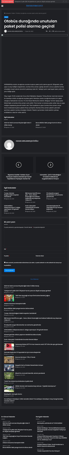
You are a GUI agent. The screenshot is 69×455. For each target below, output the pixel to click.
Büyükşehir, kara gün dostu (13, 394)
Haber (13, 13)
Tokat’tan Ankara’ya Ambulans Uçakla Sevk (18, 381)
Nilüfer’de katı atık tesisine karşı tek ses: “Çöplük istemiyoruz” (35, 386)
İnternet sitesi (40, 256)
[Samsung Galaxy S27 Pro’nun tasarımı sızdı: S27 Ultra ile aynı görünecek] (9, 346)
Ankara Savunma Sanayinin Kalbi (15, 303)
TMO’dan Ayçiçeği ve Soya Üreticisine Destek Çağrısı (32, 295)
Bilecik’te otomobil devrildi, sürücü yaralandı (30, 373)
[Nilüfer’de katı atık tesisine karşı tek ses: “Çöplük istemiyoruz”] (9, 388)
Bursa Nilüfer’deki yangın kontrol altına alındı (19, 308)
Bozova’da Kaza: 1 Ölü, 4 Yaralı (25, 357)
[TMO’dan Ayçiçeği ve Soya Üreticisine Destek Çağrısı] (9, 298)
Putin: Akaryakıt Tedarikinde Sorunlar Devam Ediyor (32, 207)
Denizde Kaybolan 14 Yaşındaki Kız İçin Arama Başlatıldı (54, 207)
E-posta (7, 256)
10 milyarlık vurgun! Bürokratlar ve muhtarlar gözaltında (54, 194)
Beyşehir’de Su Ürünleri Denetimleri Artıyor (29, 365)
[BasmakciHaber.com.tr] (34, 5)
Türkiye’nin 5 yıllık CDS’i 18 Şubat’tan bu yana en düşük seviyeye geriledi (27, 291)
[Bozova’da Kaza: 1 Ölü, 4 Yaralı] (9, 359)
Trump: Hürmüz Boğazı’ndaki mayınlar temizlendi (11, 194)
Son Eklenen (35, 279)
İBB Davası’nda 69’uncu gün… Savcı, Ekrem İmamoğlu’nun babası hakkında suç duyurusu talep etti (33, 196)
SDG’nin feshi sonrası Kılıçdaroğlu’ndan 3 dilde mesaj (21, 286)
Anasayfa (8, 13)
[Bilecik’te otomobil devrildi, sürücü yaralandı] (9, 375)
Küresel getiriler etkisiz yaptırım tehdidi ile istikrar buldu (22, 335)
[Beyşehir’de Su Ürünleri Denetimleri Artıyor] (9, 367)
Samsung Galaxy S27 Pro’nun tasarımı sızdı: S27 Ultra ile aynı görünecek (39, 344)
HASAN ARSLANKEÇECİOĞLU (15, 31)
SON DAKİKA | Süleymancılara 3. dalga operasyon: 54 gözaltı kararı (12, 208)
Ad (5, 249)
